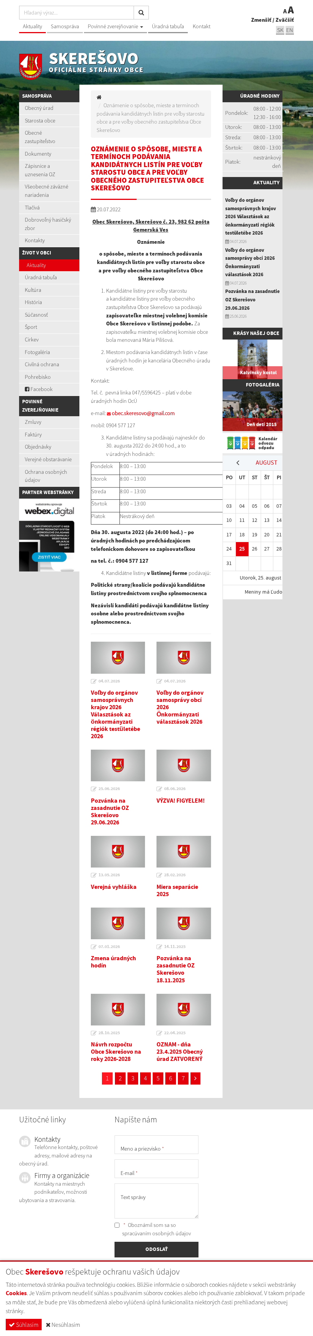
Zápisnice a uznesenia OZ (40, 170)
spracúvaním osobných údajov (156, 1233)
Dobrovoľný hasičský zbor (48, 224)
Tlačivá (32, 207)
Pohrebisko (38, 376)
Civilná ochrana (42, 364)
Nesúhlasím (65, 1324)
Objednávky (38, 446)
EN (289, 30)
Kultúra (33, 290)
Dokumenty (38, 153)
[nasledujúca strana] (195, 1078)
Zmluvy (33, 422)
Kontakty (35, 240)
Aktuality (32, 26)
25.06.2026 (109, 789)
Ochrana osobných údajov (46, 476)
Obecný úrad (39, 108)
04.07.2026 (109, 681)
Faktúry (33, 434)
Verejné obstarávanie (48, 459)
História (33, 302)
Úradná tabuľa (168, 26)
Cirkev (32, 339)
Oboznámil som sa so (156, 1229)
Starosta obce (40, 120)
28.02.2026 (175, 875)
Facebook (41, 389)
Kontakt (201, 26)
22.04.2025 (175, 1033)
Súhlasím (27, 1324)
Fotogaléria (37, 352)
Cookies (16, 1293)
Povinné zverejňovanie (113, 26)
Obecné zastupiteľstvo (40, 137)
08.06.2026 (175, 789)
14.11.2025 (175, 947)
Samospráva (65, 26)
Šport (31, 327)
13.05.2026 (109, 875)
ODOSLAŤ (156, 1249)
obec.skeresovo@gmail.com (143, 413)
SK (280, 30)
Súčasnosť (36, 314)
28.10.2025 (109, 1033)
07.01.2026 (109, 947)
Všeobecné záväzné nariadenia (46, 190)
